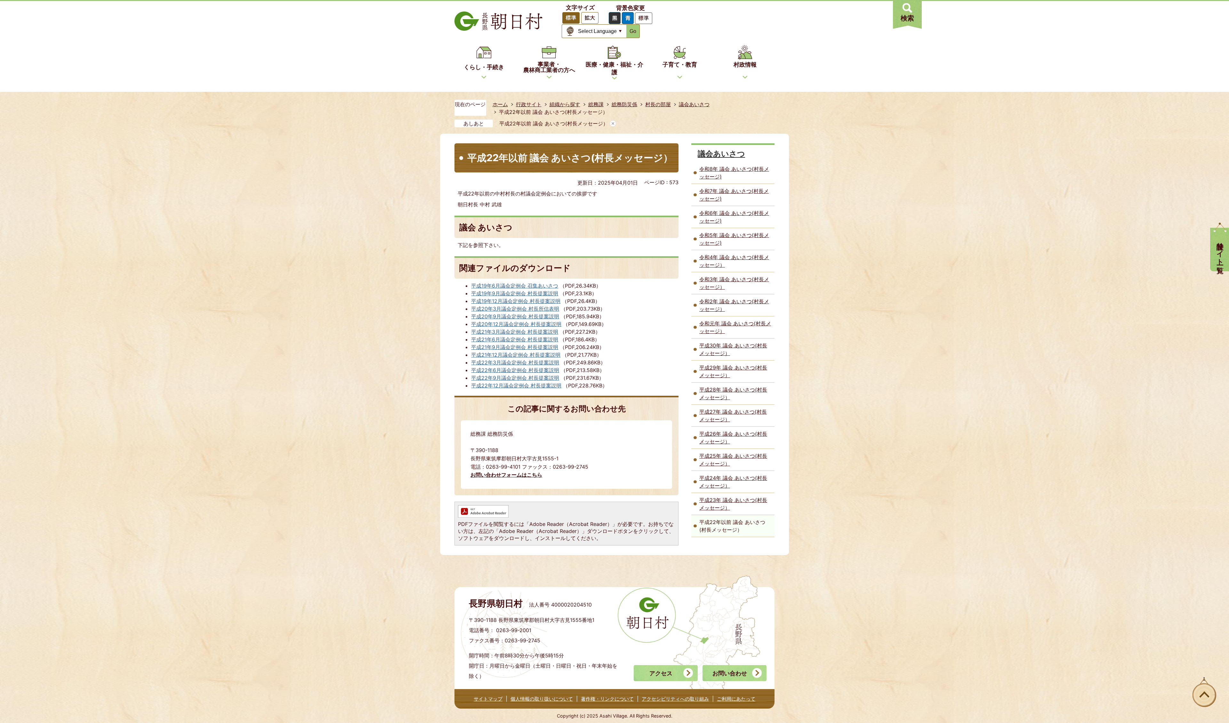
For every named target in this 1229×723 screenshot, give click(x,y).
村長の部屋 (658, 104)
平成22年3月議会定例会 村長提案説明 (515, 362)
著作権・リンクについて (607, 699)
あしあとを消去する (613, 123)
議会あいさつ (694, 104)
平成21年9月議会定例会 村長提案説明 (514, 347)
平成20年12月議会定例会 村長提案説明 (516, 324)
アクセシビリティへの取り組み (675, 699)
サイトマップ (488, 699)
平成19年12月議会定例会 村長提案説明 (515, 301)
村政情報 (745, 64)
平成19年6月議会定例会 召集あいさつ (514, 285)
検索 (907, 18)
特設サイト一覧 (1220, 250)
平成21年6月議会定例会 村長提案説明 (514, 339)
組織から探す (565, 104)
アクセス (660, 673)
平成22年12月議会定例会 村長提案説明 (516, 385)
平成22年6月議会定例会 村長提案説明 (515, 370)
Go (633, 31)
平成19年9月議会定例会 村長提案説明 (514, 293)
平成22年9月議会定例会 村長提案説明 (515, 378)
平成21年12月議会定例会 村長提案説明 (515, 355)
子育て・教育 (680, 64)
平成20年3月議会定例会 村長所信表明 (515, 309)
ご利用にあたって (736, 699)
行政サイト (529, 104)
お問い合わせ (729, 673)
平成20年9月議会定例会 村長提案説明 (515, 316)
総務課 (596, 104)
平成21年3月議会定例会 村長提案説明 (514, 332)
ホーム (500, 104)
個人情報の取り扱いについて (541, 699)
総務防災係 (624, 104)
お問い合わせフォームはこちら (506, 475)
